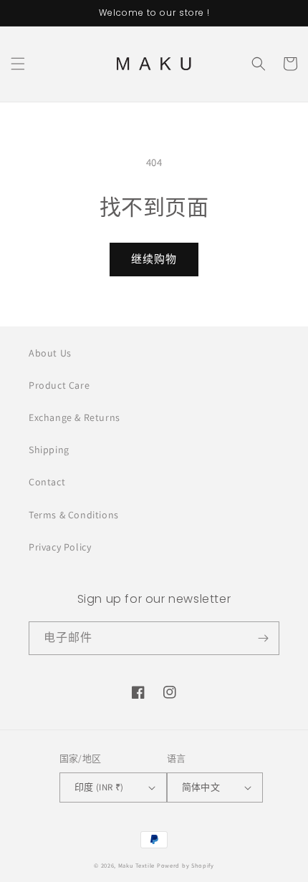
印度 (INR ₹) (99, 787)
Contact (47, 481)
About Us (50, 352)
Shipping (49, 449)
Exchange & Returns (74, 417)
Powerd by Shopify (185, 865)
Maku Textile (136, 865)
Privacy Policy (60, 547)
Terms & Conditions (74, 514)
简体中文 (201, 787)
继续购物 (154, 259)
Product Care (59, 385)
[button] (18, 63)
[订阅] (263, 638)
